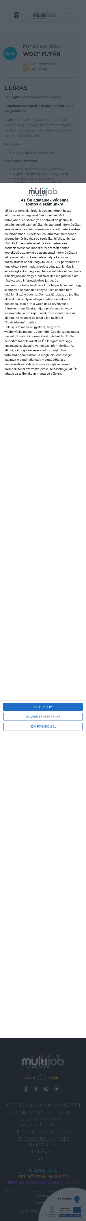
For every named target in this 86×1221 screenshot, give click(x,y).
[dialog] (43, 610)
